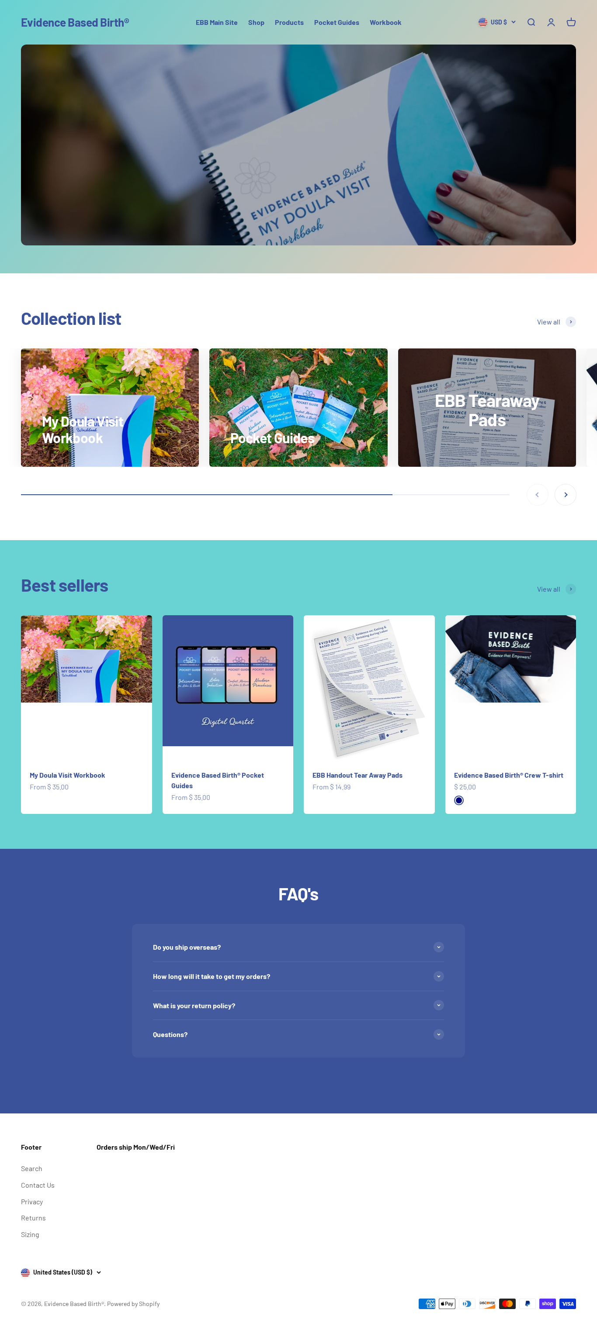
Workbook (386, 22)
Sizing (30, 1234)
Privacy (32, 1201)
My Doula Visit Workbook (67, 775)
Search (31, 1168)
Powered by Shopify (133, 1303)
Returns (33, 1217)
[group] (298, 145)
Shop (256, 22)
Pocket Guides (336, 22)
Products (289, 22)
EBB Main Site (217, 22)
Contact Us (38, 1185)
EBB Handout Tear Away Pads (357, 775)
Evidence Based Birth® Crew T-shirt (508, 775)
